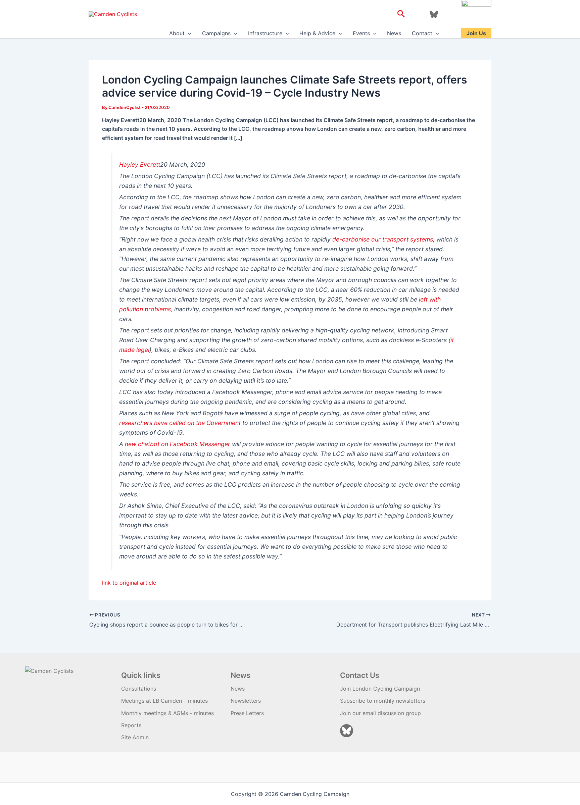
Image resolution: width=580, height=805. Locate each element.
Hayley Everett (139, 164)
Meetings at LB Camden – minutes (164, 700)
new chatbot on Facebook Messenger (177, 443)
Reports (131, 725)
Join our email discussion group (380, 713)
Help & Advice (317, 33)
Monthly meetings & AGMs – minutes (167, 713)
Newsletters (246, 700)
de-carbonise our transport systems (382, 239)
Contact (422, 33)
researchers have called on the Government (180, 422)
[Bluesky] (434, 14)
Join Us (476, 33)
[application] (188, 33)
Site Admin (135, 737)
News (394, 33)
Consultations (138, 688)
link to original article (129, 582)
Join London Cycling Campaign (380, 688)
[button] (401, 14)
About (177, 33)
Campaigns (216, 33)
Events (361, 33)
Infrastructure (265, 33)
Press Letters (247, 713)
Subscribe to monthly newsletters (382, 700)
